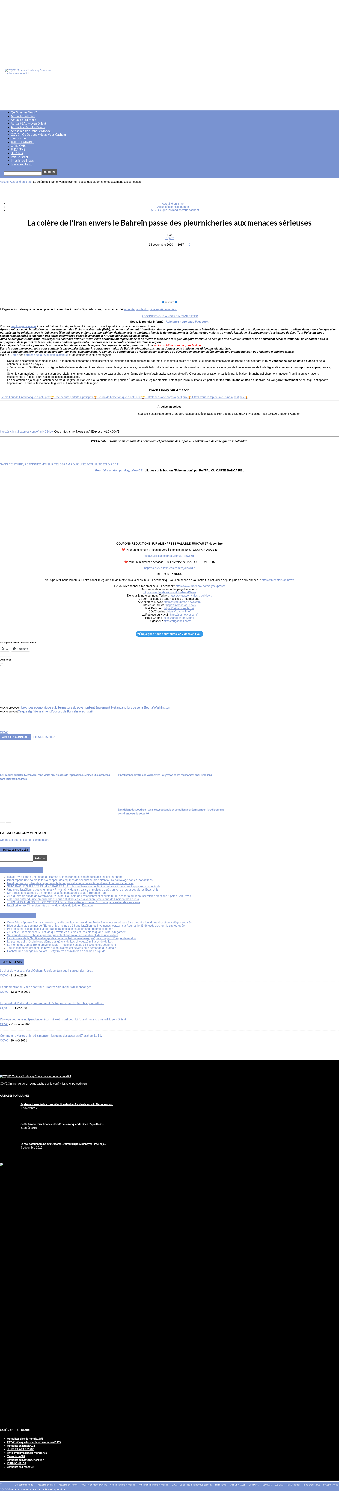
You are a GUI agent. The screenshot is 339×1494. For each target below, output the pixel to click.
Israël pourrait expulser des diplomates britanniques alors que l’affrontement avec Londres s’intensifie (70, 883)
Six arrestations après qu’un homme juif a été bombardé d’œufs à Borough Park (56, 892)
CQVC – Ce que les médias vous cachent (38, 134)
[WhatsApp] (182, 250)
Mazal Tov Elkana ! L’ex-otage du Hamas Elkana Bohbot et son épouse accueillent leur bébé (65, 876)
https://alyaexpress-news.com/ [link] (182, 601)
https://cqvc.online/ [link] (179, 611)
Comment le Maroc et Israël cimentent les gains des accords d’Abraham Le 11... (51, 1035)
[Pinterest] (169, 250)
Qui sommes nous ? (24, 112)
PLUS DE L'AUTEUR (44, 736)
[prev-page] (2, 820)
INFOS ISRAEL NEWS (25, 869)
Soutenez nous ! (21, 164)
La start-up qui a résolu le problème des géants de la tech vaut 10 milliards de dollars (60, 941)
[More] (195, 250)
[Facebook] (144, 250)
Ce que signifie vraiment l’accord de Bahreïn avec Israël (55, 711)
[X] (156, 250)
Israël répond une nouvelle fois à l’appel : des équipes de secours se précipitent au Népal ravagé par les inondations (80, 880)
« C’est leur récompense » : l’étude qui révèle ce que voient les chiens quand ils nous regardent (66, 932)
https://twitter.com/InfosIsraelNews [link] (191, 595)
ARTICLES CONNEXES (15, 736)
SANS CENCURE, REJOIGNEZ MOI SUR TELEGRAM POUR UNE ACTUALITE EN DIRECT (59, 464)
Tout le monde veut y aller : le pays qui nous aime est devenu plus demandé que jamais (61, 947)
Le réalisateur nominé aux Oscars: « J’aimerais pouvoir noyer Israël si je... (63, 1143)
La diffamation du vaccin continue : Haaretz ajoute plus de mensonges (45, 987)
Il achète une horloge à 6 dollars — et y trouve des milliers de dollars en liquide (56, 951)
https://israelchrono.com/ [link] (178, 617)
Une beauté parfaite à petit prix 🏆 (76, 397)
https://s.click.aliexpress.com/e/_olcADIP (169, 568)
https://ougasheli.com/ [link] (177, 621)
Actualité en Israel (23, 116)
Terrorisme (18, 138)
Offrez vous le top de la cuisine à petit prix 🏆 (220, 397)
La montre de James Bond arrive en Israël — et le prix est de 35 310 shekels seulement (61, 944)
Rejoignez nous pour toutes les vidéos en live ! (171, 634)
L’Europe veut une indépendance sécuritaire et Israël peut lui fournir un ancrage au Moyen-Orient (63, 1019)
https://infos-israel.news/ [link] (181, 605)
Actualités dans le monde (28, 127)
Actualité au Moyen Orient (28, 123)
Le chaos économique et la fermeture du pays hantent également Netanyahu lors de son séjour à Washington (95, 707)
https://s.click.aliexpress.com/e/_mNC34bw (26, 431)
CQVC (169, 238)
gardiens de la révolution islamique (46, 354)
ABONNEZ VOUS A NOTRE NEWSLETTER (170, 316)
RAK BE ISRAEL (22, 915)
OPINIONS (18, 146)
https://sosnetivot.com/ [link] (184, 614)
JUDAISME (18, 149)
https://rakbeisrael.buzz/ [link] (179, 608)
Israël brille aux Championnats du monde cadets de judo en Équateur (50, 905)
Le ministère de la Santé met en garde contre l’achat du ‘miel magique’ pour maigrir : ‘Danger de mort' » (71, 938)
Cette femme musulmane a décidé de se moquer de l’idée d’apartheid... (62, 1124)
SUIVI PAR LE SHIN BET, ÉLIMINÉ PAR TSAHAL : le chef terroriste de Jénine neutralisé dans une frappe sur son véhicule (83, 886)
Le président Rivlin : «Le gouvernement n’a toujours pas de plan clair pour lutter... (52, 1003)
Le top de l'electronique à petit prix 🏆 (121, 397)
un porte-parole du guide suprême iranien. (150, 309)
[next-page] (8, 820)
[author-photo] (8, 729)
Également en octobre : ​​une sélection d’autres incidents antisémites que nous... (66, 1104)
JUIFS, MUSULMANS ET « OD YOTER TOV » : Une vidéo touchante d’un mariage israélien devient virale (73, 902)
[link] (200, 586)
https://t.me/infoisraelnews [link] (278, 580)
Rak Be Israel (19, 157)
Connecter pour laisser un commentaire (24, 839)
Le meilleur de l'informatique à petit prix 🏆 (28, 397)
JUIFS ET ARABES (22, 142)
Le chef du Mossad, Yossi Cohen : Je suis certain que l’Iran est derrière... (46, 970)
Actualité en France (23, 120)
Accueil (4, 181)
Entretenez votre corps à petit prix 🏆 (168, 397)
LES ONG (17, 153)
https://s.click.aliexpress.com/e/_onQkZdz (169, 555)
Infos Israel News (22, 160)
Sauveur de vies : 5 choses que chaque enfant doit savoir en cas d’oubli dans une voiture (62, 935)
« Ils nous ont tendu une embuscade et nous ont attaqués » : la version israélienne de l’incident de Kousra (73, 899)
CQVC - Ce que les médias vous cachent (173, 210)
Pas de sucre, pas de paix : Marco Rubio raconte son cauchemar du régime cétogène (60, 928)
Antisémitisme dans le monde (31, 131)
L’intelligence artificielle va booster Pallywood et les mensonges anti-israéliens (165, 774)
